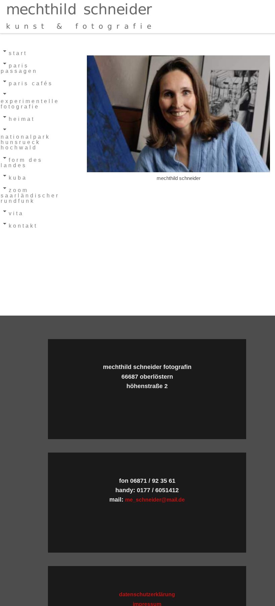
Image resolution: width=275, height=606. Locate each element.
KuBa (18, 178)
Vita (16, 213)
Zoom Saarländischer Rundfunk (30, 195)
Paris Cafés (31, 83)
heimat (22, 119)
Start (18, 53)
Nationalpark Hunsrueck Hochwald (25, 142)
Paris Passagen (19, 68)
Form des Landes (22, 162)
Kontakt (23, 226)
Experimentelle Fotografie (30, 103)
